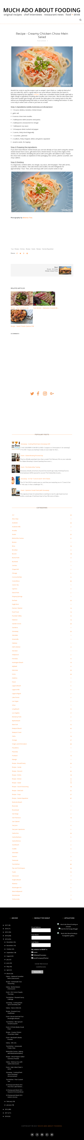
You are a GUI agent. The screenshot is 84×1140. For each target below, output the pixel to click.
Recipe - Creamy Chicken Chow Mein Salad (13, 1033)
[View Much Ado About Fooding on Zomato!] (68, 927)
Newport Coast (16, 732)
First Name (35, 934)
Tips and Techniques (18, 868)
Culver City (15, 585)
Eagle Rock (15, 604)
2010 (6, 1116)
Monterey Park (16, 717)
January (9, 1105)
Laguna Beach (16, 686)
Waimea (14, 883)
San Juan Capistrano (18, 829)
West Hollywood (17, 891)
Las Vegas (15, 701)
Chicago (14, 573)
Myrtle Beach (16, 721)
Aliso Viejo (15, 519)
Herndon (15, 651)
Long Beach (15, 709)
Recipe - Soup (16, 794)
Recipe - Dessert (17, 771)
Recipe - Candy (16, 767)
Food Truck (15, 612)
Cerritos (14, 565)
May (8, 966)
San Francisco (16, 818)
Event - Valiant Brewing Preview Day (32, 455)
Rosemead (15, 810)
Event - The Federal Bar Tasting (30, 467)
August (9, 956)
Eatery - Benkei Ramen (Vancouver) (13, 988)
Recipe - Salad (31, 249)
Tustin (14, 872)
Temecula (15, 860)
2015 (6, 932)
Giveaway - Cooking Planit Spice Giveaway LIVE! (35, 444)
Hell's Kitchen (16, 647)
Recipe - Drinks (16, 775)
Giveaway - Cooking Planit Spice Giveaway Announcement (14, 1074)
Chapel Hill (15, 569)
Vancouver (15, 876)
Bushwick (15, 561)
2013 (6, 939)
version (36, 94)
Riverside (15, 806)
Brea (13, 546)
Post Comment (41, 41)
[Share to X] (20, 253)
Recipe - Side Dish (17, 790)
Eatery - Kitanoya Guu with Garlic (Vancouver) (14, 1063)
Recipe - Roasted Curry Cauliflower (13, 1012)
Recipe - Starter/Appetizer (45, 249)
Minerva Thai (27, 218)
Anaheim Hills (16, 527)
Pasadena (15, 748)
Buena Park (15, 558)
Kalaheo (14, 678)
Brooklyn (15, 550)
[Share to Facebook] (17, 253)
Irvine (14, 674)
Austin (14, 534)
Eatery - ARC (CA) (11, 1043)
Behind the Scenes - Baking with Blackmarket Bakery (14, 1052)
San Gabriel (15, 821)
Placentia (15, 752)
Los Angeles (16, 713)
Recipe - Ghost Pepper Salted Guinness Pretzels (15, 1057)
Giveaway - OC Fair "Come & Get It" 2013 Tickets (35, 479)
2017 (6, 925)
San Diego (15, 814)
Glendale (15, 635)
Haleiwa (14, 643)
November (10, 945)
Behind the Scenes (18, 538)
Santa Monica (16, 841)
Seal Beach (15, 845)
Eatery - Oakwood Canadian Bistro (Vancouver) (14, 977)
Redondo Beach (17, 802)
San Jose (15, 825)
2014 (6, 936)
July (8, 959)
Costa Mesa (15, 581)
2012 (6, 1109)
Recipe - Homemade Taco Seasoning (14, 982)
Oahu (14, 736)
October (9, 949)
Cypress (14, 589)
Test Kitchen (16, 864)
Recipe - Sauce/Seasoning (20, 786)
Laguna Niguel (16, 693)
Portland (14, 755)
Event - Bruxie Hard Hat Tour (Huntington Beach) (15, 1017)
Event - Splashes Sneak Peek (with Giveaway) (35, 490)
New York (15, 724)
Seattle (14, 849)
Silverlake (15, 852)
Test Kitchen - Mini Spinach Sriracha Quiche (14, 1023)
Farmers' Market (17, 608)
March (9, 973)
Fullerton (15, 620)
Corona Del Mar (17, 577)
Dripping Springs (17, 596)
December (10, 942)
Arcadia (14, 530)
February (9, 1101)
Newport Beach (17, 728)
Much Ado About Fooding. (50, 1126)
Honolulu (15, 658)
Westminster (16, 895)
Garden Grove (16, 624)
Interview (15, 670)
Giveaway (15, 631)
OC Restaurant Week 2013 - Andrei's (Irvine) (14, 1096)
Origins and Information (19, 744)
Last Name (35, 942)
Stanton (14, 856)
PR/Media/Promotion (39, 955)
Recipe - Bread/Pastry (19, 763)
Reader (35, 952)
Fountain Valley (17, 616)
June (8, 963)
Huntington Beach (17, 662)
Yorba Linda (15, 899)
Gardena (15, 627)
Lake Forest (15, 697)
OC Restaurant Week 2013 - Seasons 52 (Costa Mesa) (14, 1091)
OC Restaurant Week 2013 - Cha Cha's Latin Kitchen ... (14, 1085)
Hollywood (15, 655)
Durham (14, 600)
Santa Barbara (16, 837)
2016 (6, 929)
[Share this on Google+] (24, 253)
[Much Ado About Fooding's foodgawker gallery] (68, 936)
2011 (6, 1113)
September (10, 952)
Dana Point (15, 592)
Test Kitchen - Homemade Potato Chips (14, 1047)
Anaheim (15, 523)
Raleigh (14, 759)
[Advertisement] (22, 415)
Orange (14, 740)
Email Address (36, 927)
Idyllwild (14, 666)
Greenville (15, 639)
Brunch (14, 554)
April (8, 970)
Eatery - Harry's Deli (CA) (13, 1008)
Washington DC (17, 887)
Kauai (14, 682)
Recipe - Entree (20, 249)
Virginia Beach (16, 880)
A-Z (13, 515)
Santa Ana (15, 833)
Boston (14, 542)
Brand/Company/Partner (41, 958)
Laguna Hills (16, 689)
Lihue (13, 705)
